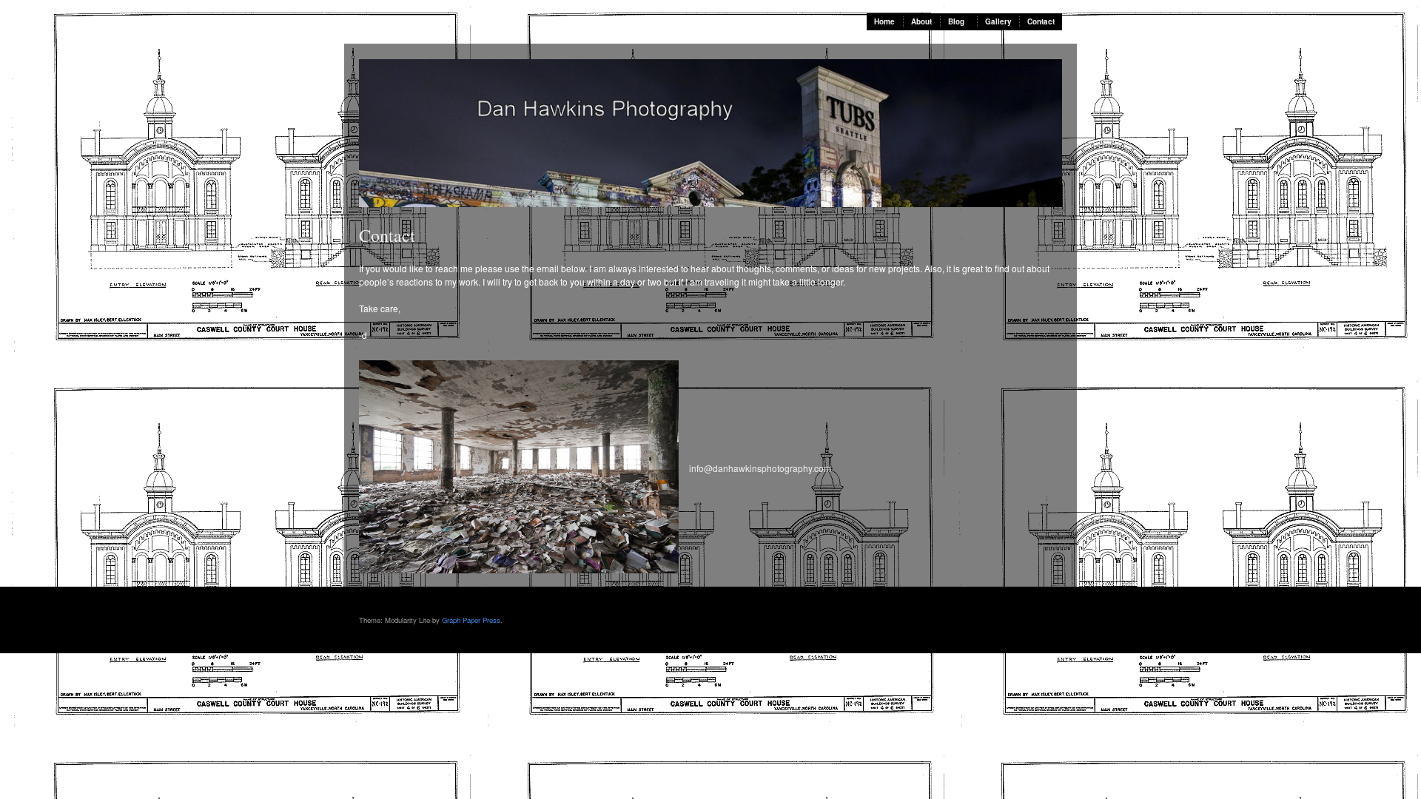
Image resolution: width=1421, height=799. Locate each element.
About (921, 21)
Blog (956, 21)
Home (884, 21)
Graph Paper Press (471, 620)
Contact (1041, 21)
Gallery (998, 21)
